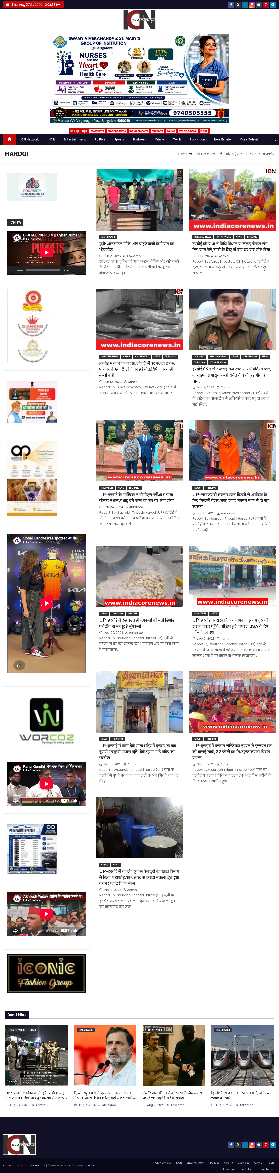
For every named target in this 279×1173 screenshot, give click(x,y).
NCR (51, 139)
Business (139, 139)
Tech (177, 139)
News (239, 236)
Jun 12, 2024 (113, 382)
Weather (132, 613)
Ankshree (133, 256)
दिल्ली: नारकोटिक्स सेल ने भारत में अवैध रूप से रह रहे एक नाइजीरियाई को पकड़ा (172, 1095)
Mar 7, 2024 (206, 387)
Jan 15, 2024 (206, 513)
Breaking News (202, 236)
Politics (100, 139)
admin (223, 256)
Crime (159, 139)
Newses (66, 1165)
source (171, 131)
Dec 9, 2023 (206, 639)
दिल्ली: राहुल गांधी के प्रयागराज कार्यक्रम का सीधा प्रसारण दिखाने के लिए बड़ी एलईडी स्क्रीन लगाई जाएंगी (104, 1098)
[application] (46, 253)
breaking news (117, 131)
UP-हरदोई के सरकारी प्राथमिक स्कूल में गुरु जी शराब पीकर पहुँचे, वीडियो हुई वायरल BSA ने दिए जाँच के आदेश (230, 626)
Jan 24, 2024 (114, 507)
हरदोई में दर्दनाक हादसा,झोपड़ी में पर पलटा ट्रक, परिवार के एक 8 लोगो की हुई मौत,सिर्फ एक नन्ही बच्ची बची (137, 369)
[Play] (13, 270)
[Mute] (74, 270)
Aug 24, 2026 (20, 1105)
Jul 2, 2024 (205, 256)
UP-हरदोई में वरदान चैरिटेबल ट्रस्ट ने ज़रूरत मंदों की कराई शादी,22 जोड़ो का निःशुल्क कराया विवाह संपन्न (232, 752)
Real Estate (222, 139)
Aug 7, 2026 (87, 1105)
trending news (188, 131)
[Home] (9, 139)
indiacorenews (138, 131)
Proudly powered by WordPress (24, 1165)
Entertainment (75, 139)
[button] (274, 139)
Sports (119, 139)
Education (197, 139)
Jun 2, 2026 (113, 256)
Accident (199, 356)
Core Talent (249, 139)
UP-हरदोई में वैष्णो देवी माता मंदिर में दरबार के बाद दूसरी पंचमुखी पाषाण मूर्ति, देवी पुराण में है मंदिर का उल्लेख (137, 752)
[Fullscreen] (80, 270)
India (203, 131)
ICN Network (30, 139)
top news (157, 131)
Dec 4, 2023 (113, 764)
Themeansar (85, 1165)
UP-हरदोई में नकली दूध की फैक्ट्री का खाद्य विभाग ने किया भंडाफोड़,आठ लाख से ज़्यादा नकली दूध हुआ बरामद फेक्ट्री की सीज (139, 877)
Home (182, 154)
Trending (252, 236)
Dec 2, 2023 (113, 890)
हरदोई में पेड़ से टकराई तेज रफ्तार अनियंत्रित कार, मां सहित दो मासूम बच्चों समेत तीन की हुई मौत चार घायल (231, 375)
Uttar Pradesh (218, 362)
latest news (97, 131)
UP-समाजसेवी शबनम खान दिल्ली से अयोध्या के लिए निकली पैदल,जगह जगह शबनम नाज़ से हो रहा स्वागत (230, 500)
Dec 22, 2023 (114, 633)
